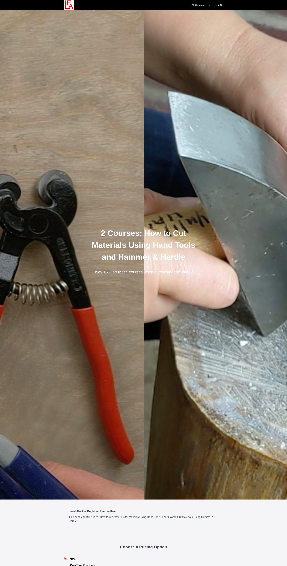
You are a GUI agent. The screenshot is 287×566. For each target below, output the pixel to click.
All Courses (198, 5)
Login (209, 5)
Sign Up (219, 5)
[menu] (206, 5)
